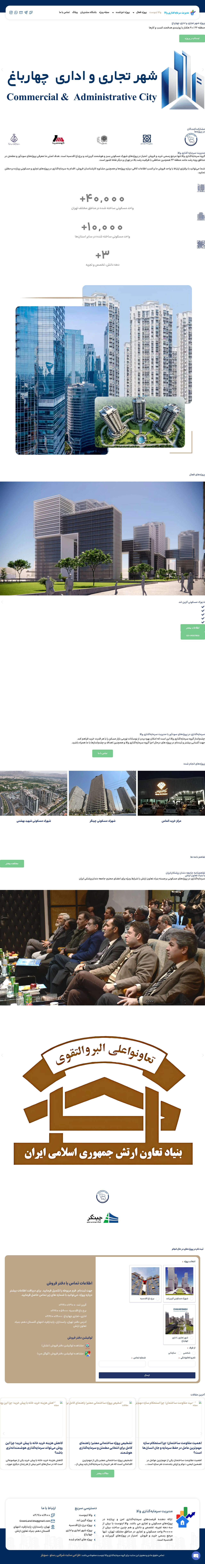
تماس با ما (64, 12)
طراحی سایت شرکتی (68, 1555)
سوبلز (44, 1555)
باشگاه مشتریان (88, 12)
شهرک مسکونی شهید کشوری (33, 821)
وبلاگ (75, 12)
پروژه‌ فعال (141, 12)
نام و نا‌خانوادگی (187, 1357)
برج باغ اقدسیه (147, 1298)
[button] (2, 70)
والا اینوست (155, 12)
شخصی (186, 1353)
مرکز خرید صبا (102, 821)
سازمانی (172, 1353)
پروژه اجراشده (123, 12)
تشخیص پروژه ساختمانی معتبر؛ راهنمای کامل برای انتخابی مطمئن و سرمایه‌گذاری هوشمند (175, 1448)
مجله (125, 1405)
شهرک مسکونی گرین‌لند (177, 1298)
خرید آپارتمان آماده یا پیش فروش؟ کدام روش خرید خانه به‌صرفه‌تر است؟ (33, 1446)
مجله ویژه (104, 12)
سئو (52, 1555)
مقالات (194, 1405)
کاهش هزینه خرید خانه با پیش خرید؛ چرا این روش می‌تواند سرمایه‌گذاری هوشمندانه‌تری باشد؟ (103, 1448)
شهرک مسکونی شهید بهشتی (171, 821)
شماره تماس (138, 1357)
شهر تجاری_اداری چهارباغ (180, 1339)
